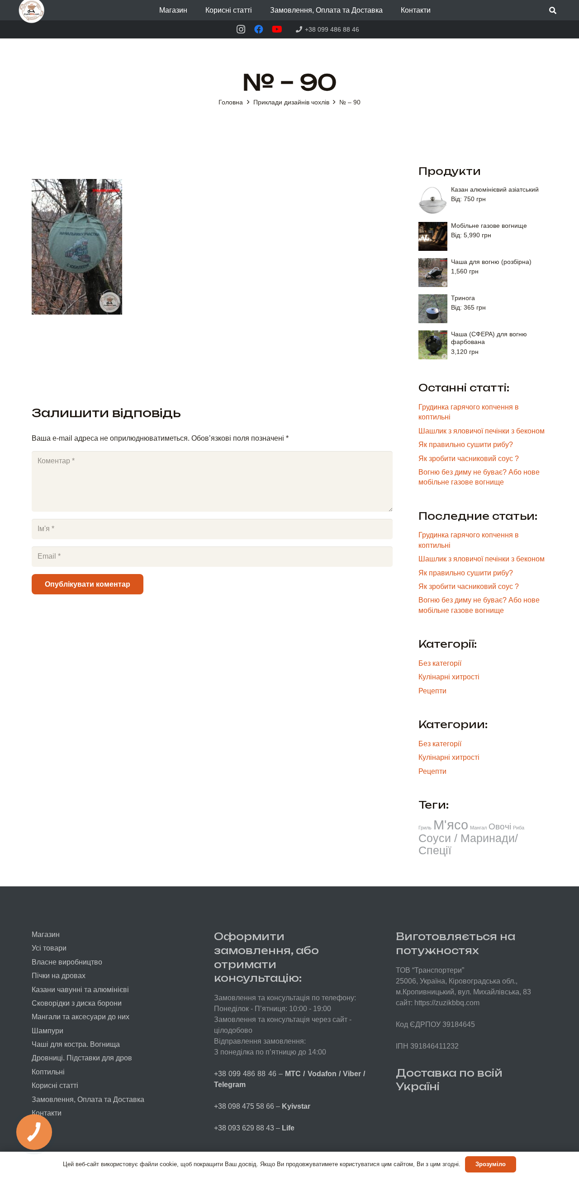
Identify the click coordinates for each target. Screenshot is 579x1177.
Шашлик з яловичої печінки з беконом (481, 431)
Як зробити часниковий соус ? (468, 458)
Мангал (478, 827)
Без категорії (439, 663)
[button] (194, 10)
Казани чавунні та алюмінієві (80, 989)
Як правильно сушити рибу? (465, 444)
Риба (518, 827)
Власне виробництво (67, 962)
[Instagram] (241, 29)
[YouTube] (277, 29)
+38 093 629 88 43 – (254, 1128)
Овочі (500, 826)
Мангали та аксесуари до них (80, 1017)
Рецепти (432, 691)
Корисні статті (55, 1085)
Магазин (46, 934)
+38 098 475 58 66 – (262, 1106)
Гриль (425, 827)
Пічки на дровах (58, 975)
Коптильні (48, 1072)
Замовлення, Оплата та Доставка (88, 1099)
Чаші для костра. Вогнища (76, 1044)
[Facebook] (259, 29)
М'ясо (450, 824)
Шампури (47, 1031)
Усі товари (49, 948)
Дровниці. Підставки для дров (82, 1058)
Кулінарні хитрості (448, 677)
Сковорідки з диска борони (77, 1003)
